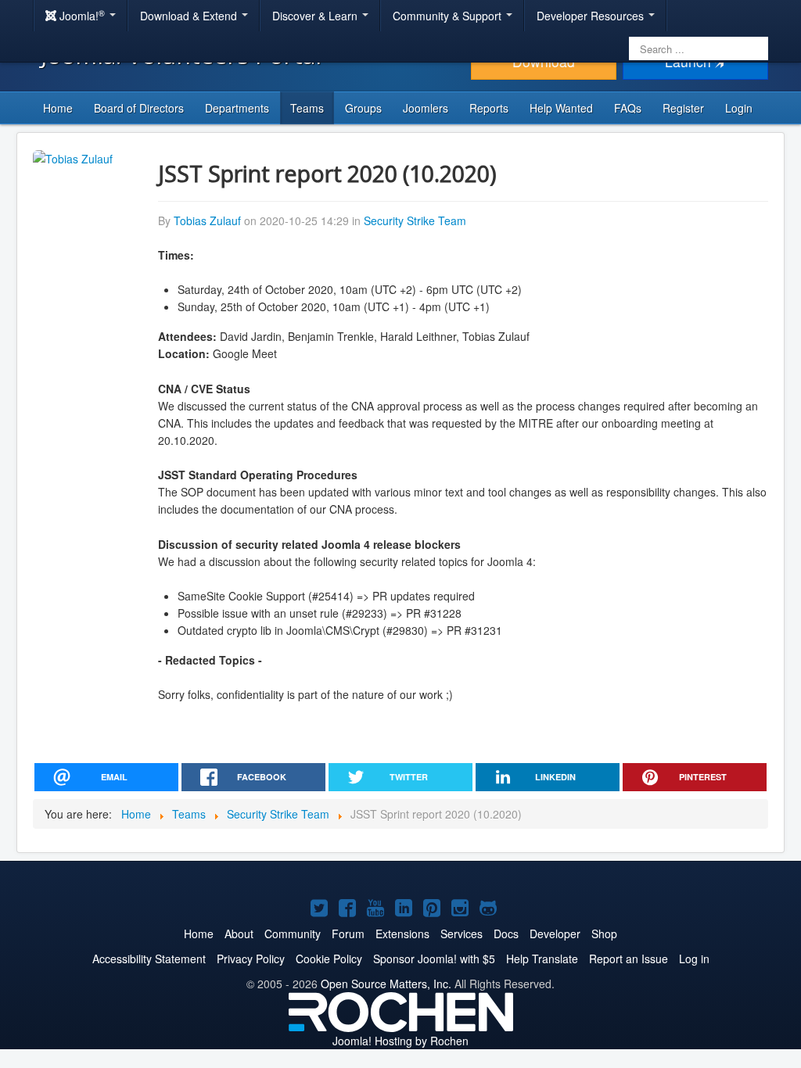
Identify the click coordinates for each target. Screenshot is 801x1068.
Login (739, 108)
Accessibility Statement (149, 958)
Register (683, 108)
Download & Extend (190, 15)
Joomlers (425, 108)
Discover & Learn (316, 15)
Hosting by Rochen (400, 1040)
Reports (488, 108)
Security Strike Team (415, 220)
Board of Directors (139, 108)
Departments (237, 108)
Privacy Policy (251, 958)
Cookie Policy (329, 958)
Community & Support (449, 15)
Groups (363, 108)
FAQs (627, 108)
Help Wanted (561, 108)
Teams (307, 108)
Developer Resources (592, 15)
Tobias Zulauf (207, 220)
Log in (694, 958)
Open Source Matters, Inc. (386, 983)
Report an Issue (628, 958)
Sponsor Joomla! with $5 (434, 958)
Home (58, 108)
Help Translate (542, 958)
